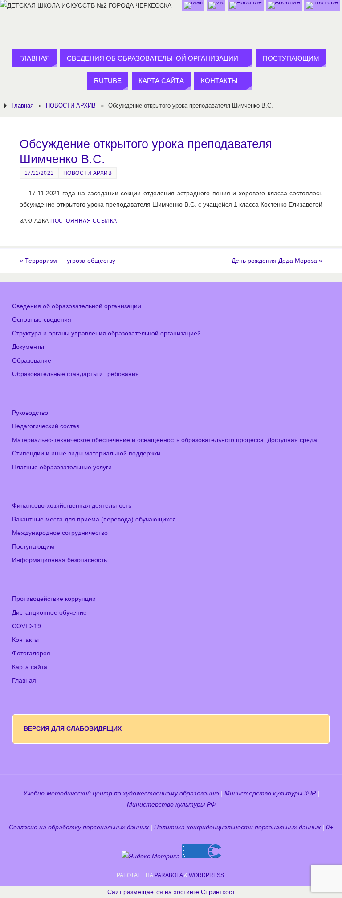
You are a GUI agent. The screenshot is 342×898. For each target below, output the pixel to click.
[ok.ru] (246, 5)
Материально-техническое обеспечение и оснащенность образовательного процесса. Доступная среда (164, 439)
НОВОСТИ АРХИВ (71, 105)
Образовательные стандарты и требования (75, 373)
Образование (31, 360)
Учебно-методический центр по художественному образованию (121, 793)
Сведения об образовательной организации (76, 306)
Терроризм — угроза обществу (67, 260)
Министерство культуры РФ (171, 804)
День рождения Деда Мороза (277, 260)
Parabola (169, 875)
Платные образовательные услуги (62, 467)
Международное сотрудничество (60, 532)
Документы (28, 346)
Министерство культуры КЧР (270, 793)
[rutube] (322, 5)
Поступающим (33, 546)
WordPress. (207, 875)
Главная (22, 105)
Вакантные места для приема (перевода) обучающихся (94, 519)
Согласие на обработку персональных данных (79, 827)
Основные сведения (41, 319)
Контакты (25, 639)
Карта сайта (29, 666)
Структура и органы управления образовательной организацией (106, 333)
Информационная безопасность (59, 559)
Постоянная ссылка (83, 221)
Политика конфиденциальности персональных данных (237, 827)
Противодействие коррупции (54, 598)
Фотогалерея (31, 653)
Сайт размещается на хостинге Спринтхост (171, 891)
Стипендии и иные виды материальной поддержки (86, 453)
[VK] (216, 5)
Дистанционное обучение (49, 612)
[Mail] (193, 5)
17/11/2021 (39, 173)
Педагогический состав (45, 426)
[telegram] (284, 5)
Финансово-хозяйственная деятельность (71, 505)
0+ (329, 827)
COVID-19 (26, 625)
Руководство (30, 412)
